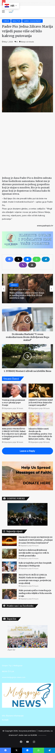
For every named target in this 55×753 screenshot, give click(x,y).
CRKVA (6, 21)
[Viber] (23, 264)
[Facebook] (9, 259)
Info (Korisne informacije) (12, 716)
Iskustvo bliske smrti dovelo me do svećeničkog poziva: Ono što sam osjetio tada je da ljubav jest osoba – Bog (40, 434)
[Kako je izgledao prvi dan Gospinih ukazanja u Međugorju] (9, 567)
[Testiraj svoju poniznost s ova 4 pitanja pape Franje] (14, 390)
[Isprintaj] (32, 264)
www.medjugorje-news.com (13, 677)
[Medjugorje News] (11, 11)
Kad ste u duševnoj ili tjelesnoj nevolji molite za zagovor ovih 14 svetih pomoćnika (34, 553)
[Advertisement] (27, 143)
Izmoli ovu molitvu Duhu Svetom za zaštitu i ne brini (27, 296)
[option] (27, 288)
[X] (18, 259)
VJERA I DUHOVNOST (32, 21)
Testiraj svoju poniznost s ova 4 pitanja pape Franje (13, 402)
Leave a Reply (27, 451)
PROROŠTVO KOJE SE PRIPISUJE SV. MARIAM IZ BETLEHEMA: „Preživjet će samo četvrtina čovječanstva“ (36, 540)
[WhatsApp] (37, 259)
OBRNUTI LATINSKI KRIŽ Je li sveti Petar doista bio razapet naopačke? (41, 402)
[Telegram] (46, 259)
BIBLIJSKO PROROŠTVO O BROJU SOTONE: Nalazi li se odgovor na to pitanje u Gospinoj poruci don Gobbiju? (14, 434)
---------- (42, 735)
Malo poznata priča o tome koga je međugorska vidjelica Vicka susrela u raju (35, 593)
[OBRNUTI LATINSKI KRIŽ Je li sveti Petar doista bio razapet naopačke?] (41, 390)
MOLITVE (16, 21)
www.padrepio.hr (45, 225)
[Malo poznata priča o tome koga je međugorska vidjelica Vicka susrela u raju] (9, 594)
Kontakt (5, 720)
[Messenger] (27, 259)
